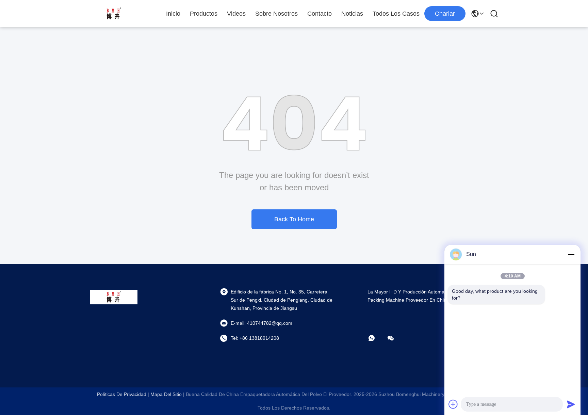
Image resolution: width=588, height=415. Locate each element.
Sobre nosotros (276, 13)
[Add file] (453, 404)
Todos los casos (396, 13)
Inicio (173, 13)
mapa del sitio (166, 394)
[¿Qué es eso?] (376, 338)
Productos (203, 13)
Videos (236, 13)
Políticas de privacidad (121, 394)
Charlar (445, 13)
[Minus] (571, 254)
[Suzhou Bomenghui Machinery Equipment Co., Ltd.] (113, 13)
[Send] (571, 404)
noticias (352, 13)
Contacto (319, 13)
